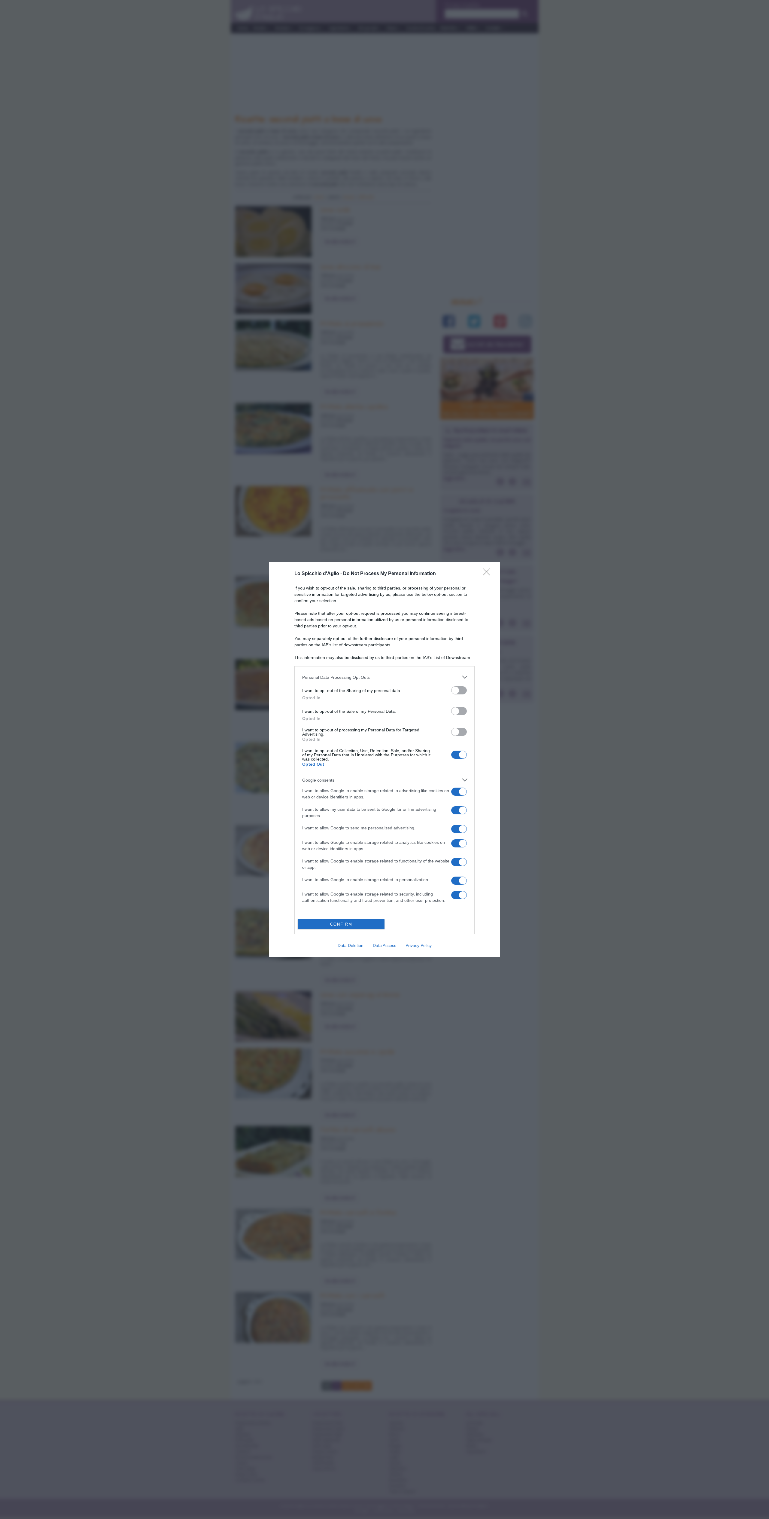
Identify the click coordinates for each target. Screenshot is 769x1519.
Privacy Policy (419, 945)
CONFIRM (341, 924)
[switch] (459, 690)
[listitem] (384, 677)
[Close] (488, 574)
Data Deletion (350, 945)
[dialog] (384, 759)
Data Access (384, 945)
